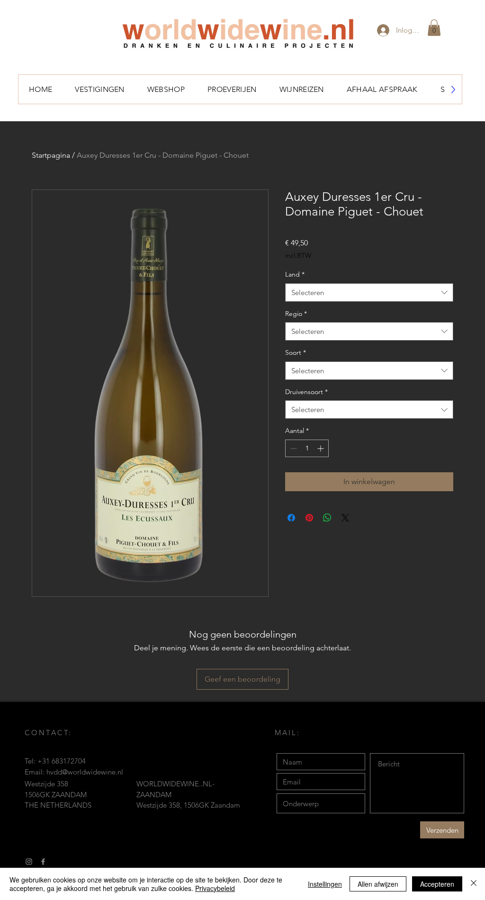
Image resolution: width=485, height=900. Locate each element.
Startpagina (51, 155)
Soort (295, 352)
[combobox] (369, 292)
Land (295, 274)
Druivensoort (306, 391)
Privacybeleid (215, 888)
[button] (434, 27)
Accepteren (437, 884)
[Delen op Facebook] (291, 517)
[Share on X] (345, 517)
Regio (296, 313)
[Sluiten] (473, 883)
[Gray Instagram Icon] (29, 861)
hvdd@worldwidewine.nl (84, 771)
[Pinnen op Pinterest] (309, 517)
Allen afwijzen (378, 884)
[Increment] (321, 448)
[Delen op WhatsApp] (327, 517)
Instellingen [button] (325, 884)
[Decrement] (292, 448)
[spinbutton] (306, 448)
